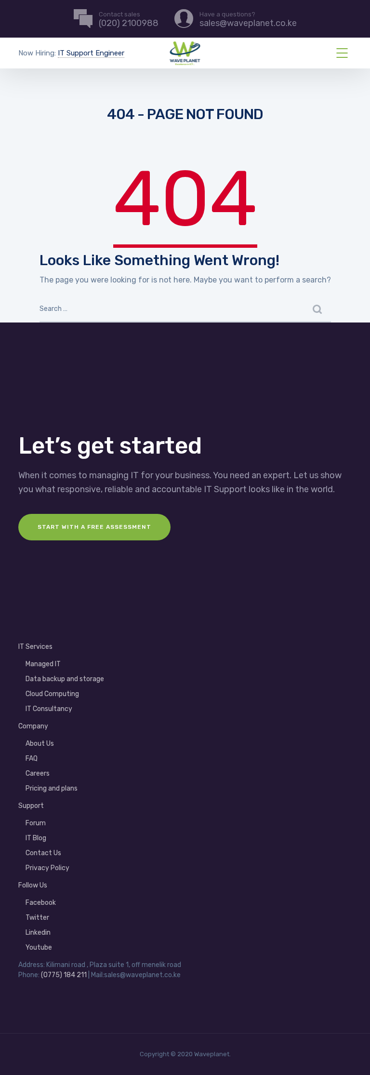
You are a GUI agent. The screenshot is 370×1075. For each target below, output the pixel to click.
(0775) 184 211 (64, 975)
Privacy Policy (47, 868)
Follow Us (32, 885)
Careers (38, 773)
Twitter (37, 918)
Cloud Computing (52, 694)
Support (31, 806)
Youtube (39, 947)
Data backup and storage (65, 679)
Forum (36, 823)
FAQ (32, 758)
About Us (40, 743)
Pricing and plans (52, 788)
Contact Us (43, 853)
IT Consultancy (49, 709)
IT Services (35, 647)
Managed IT (43, 664)
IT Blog (36, 838)
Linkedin (38, 932)
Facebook (41, 903)
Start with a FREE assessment (94, 527)
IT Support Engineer (91, 53)
